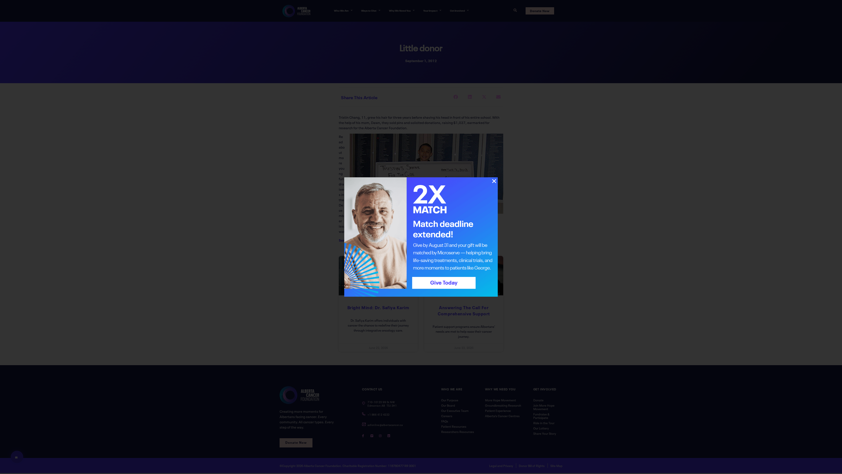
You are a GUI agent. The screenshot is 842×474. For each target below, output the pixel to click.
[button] (494, 181)
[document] (421, 237)
